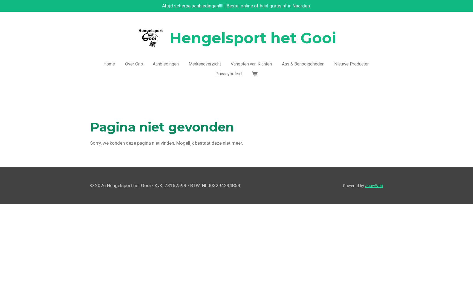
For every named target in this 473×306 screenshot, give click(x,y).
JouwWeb (374, 186)
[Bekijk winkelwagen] (254, 74)
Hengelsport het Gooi (253, 38)
